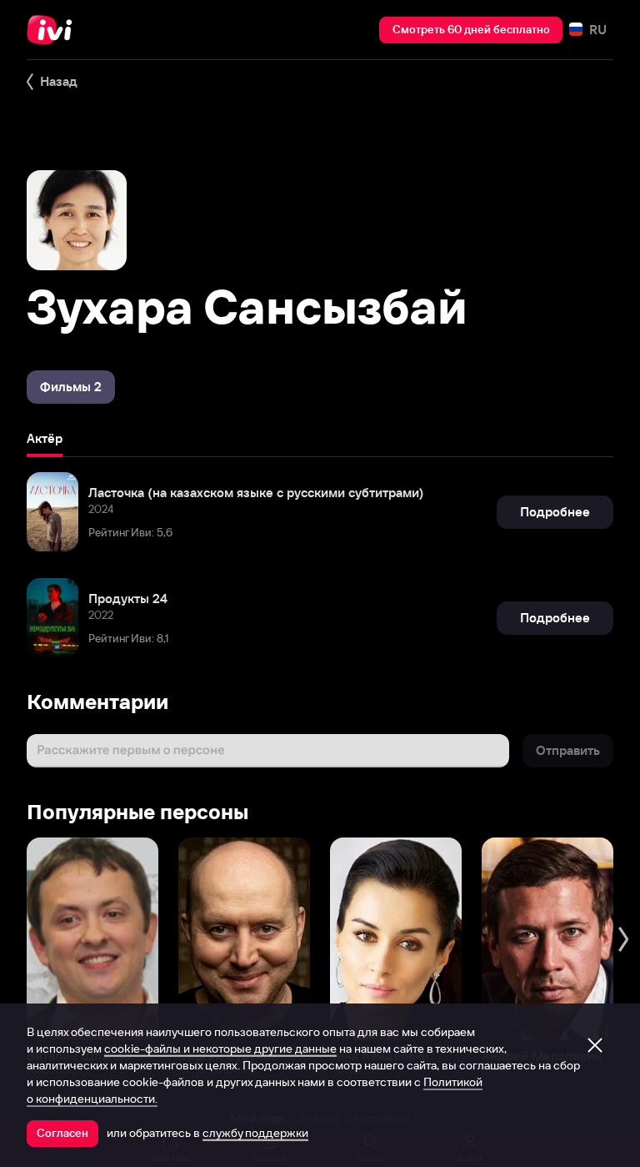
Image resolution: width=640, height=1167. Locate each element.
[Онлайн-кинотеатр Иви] (54, 30)
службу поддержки (255, 1132)
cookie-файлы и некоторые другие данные (220, 1048)
